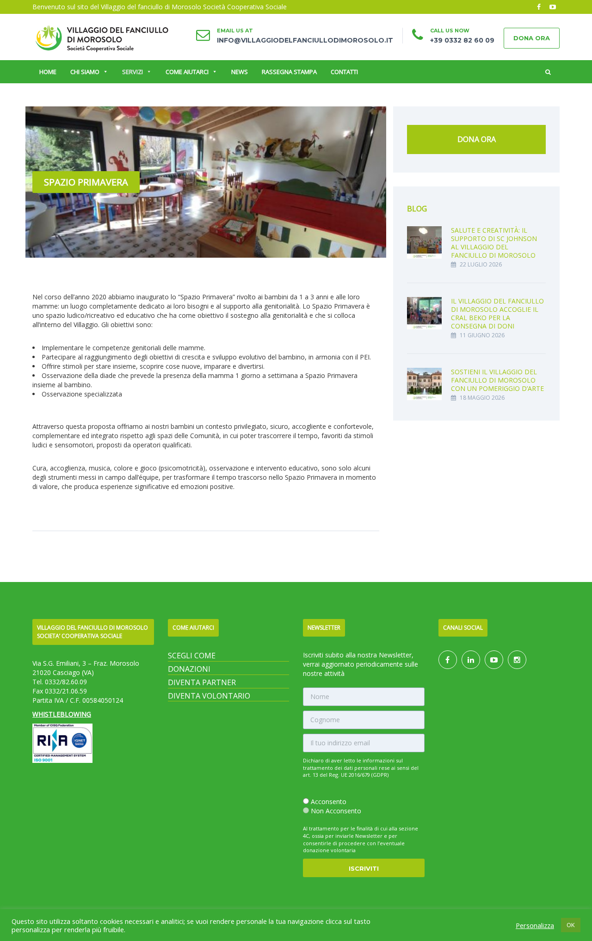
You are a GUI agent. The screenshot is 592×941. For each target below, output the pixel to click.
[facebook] (539, 7)
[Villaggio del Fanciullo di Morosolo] (101, 37)
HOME (47, 72)
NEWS (239, 72)
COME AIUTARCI (187, 72)
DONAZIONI (189, 669)
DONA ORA (476, 139)
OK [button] (571, 925)
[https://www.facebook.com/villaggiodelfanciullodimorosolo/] (447, 660)
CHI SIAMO (84, 72)
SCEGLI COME (192, 655)
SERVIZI (132, 72)
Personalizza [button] (535, 925)
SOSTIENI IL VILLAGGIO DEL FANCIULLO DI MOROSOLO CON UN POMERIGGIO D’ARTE (497, 380)
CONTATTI (344, 72)
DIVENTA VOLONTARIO (209, 696)
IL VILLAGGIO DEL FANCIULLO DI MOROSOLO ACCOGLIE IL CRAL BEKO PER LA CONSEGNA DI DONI (497, 313)
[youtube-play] (553, 7)
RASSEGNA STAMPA (289, 72)
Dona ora (531, 38)
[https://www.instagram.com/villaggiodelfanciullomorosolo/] (517, 660)
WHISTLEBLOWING (61, 714)
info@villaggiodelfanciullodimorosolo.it (305, 40)
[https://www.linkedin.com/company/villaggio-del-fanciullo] (471, 660)
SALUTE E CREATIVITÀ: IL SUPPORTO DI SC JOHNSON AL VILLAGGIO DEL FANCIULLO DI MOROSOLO (494, 243)
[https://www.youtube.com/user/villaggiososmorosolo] (494, 660)
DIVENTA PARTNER (202, 682)
